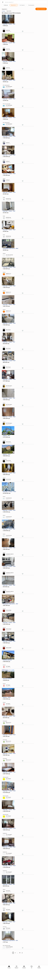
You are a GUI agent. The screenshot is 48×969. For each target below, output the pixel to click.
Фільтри (6, 5)
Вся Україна (22, 5)
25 (19, 952)
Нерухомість (14, 5)
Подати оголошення (41, 8)
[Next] (22, 953)
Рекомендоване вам (32, 5)
